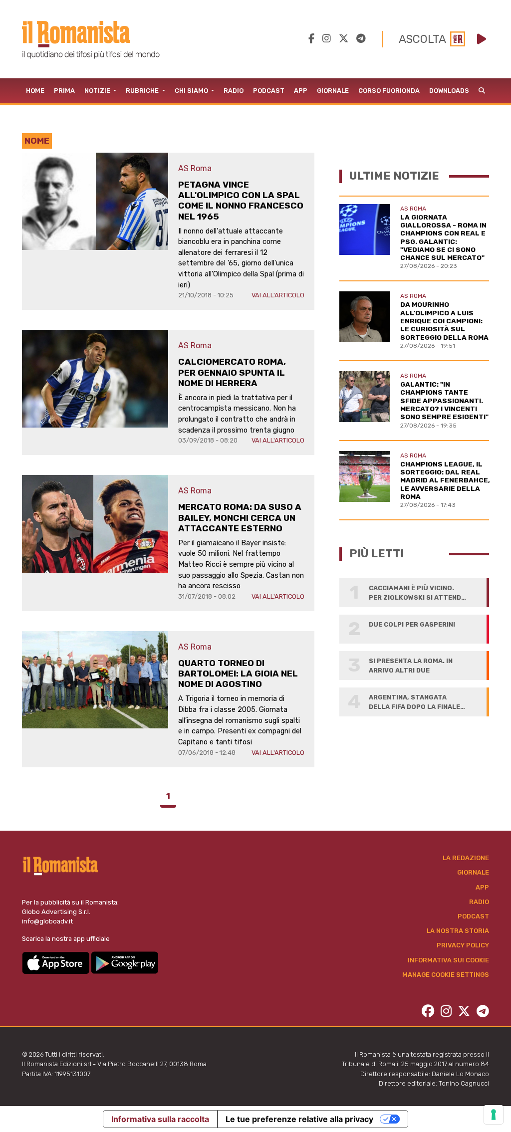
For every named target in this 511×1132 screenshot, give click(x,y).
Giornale (333, 90)
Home (35, 90)
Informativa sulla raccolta (160, 1119)
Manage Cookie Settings (445, 974)
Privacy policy (463, 945)
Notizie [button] (98, 90)
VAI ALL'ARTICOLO (278, 295)
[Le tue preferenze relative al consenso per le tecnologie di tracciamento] (493, 1114)
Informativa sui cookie (448, 960)
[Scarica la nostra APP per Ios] (56, 962)
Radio (234, 90)
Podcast (268, 90)
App (300, 90)
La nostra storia (458, 930)
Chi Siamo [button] (192, 90)
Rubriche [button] (143, 90)
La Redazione (466, 858)
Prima (64, 90)
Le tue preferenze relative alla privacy (299, 1119)
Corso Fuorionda (389, 90)
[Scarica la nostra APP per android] (124, 962)
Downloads (449, 90)
